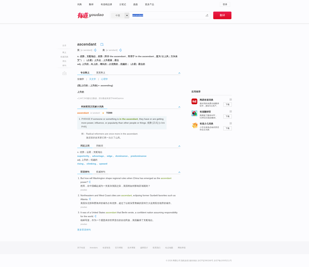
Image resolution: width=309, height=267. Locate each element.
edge (109, 156)
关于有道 (81, 248)
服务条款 (193, 260)
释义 (64, 52)
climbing (91, 163)
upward (103, 163)
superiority (83, 156)
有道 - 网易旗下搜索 (90, 15)
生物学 (80, 79)
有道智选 (106, 248)
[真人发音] (95, 50)
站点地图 (169, 248)
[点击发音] (89, 182)
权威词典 (64, 57)
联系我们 (156, 248)
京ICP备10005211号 (223, 260)
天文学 (92, 79)
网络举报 (182, 248)
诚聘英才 (144, 248)
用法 (64, 61)
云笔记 (122, 4)
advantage (98, 156)
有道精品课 (106, 4)
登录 (225, 4)
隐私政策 (185, 260)
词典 (79, 4)
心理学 (104, 79)
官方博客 (119, 248)
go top (64, 73)
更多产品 (149, 4)
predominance (138, 156)
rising (80, 163)
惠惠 (135, 4)
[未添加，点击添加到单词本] (102, 44)
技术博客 (131, 248)
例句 (64, 65)
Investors (94, 248)
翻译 (91, 4)
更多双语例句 (84, 229)
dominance (121, 156)
